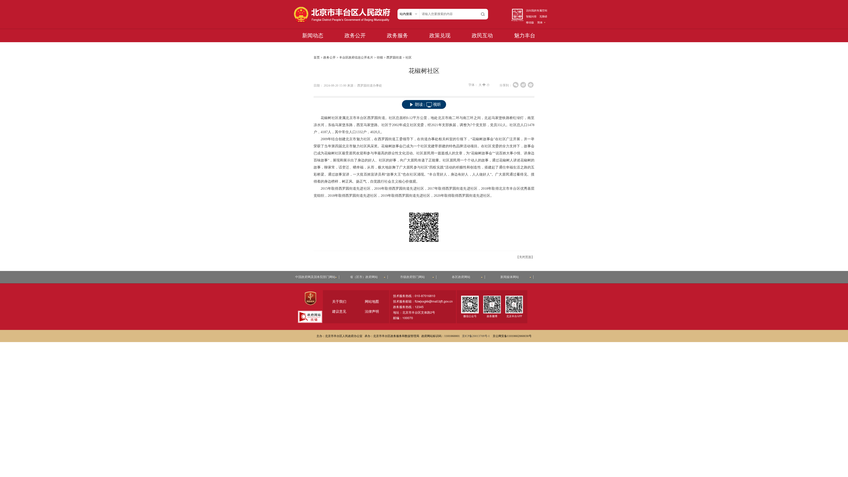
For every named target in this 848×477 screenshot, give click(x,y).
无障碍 (543, 16)
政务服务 (397, 35)
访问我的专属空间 (536, 10)
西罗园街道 (394, 57)
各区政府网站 (461, 277)
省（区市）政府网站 (364, 277)
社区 (408, 57)
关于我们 (339, 301)
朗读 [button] (419, 104)
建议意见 (339, 311)
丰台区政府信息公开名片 (356, 57)
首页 (317, 57)
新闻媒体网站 (509, 277)
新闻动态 (312, 35)
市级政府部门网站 (412, 277)
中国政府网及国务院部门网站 (315, 277)
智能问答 (531, 16)
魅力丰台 (524, 35)
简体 (540, 22)
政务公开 (355, 35)
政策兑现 (439, 35)
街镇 (380, 57)
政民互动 (482, 35)
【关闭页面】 (525, 257)
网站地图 (372, 301)
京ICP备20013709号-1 (476, 336)
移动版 (530, 22)
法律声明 (372, 311)
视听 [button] (437, 104)
